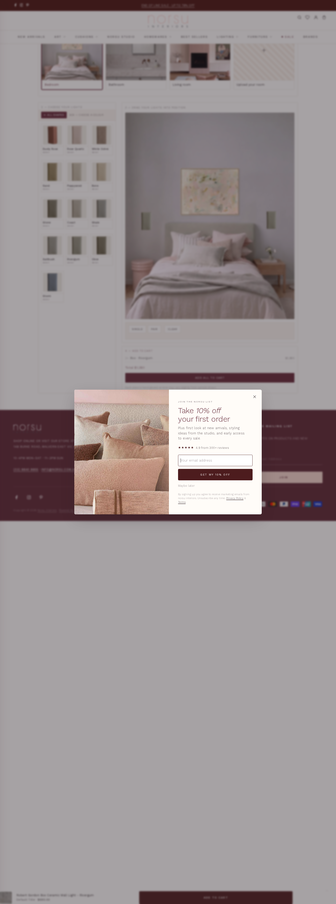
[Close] (255, 397)
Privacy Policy (235, 498)
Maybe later (186, 485)
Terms (182, 502)
